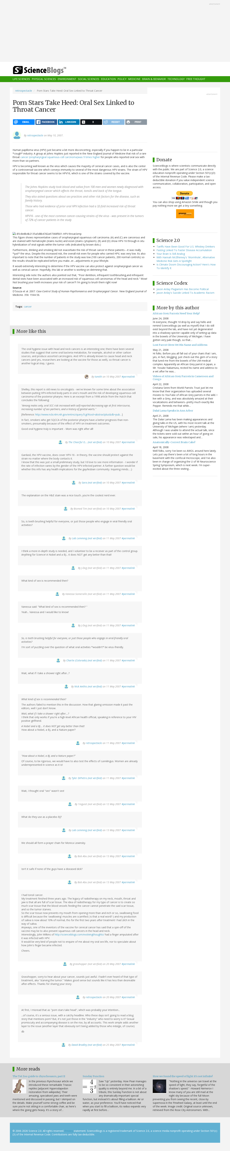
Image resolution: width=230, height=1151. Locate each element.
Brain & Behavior (154, 79)
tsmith (98, 376)
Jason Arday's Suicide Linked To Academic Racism (185, 292)
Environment (67, 79)
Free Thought (195, 79)
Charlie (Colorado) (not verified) (84, 660)
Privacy (69, 1130)
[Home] (47, 70)
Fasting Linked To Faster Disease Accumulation (184, 250)
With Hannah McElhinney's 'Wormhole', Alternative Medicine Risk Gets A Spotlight (186, 259)
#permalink (128, 376)
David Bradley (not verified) (87, 1044)
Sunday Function (93, 1076)
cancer (28, 306)
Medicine (134, 79)
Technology (176, 79)
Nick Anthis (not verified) (88, 686)
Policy (122, 79)
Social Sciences (88, 79)
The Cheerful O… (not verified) (85, 442)
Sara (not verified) (92, 482)
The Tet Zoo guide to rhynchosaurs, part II (39, 1076)
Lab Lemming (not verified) (87, 538)
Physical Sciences (44, 79)
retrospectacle (23, 90)
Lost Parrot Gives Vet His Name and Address (180, 344)
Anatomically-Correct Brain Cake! (174, 442)
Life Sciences (21, 79)
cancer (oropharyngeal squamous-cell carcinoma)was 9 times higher (60, 157)
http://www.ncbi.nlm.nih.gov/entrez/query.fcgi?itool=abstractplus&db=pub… (78, 414)
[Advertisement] (115, 31)
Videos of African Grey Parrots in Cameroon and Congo (183, 378)
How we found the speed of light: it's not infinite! (183, 1076)
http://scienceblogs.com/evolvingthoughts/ (79, 934)
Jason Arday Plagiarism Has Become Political (183, 289)
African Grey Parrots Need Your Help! (176, 313)
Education (108, 79)
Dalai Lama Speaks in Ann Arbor (173, 410)
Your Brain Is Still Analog (171, 253)
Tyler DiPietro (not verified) (87, 778)
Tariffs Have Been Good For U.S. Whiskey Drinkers (186, 246)
